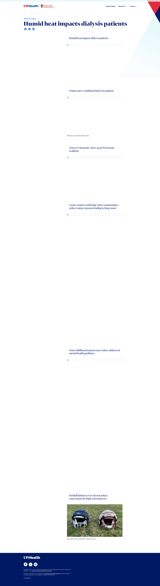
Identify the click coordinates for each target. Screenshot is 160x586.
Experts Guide (110, 6)
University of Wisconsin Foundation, (52, 573)
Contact (132, 6)
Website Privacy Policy (47, 571)
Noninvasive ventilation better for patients (91, 91)
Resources (121, 6)
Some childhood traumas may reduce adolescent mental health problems (94, 352)
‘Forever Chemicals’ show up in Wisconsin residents (91, 149)
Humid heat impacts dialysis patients (88, 38)
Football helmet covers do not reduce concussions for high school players (88, 497)
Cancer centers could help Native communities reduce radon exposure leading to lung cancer (93, 206)
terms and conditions (36, 571)
